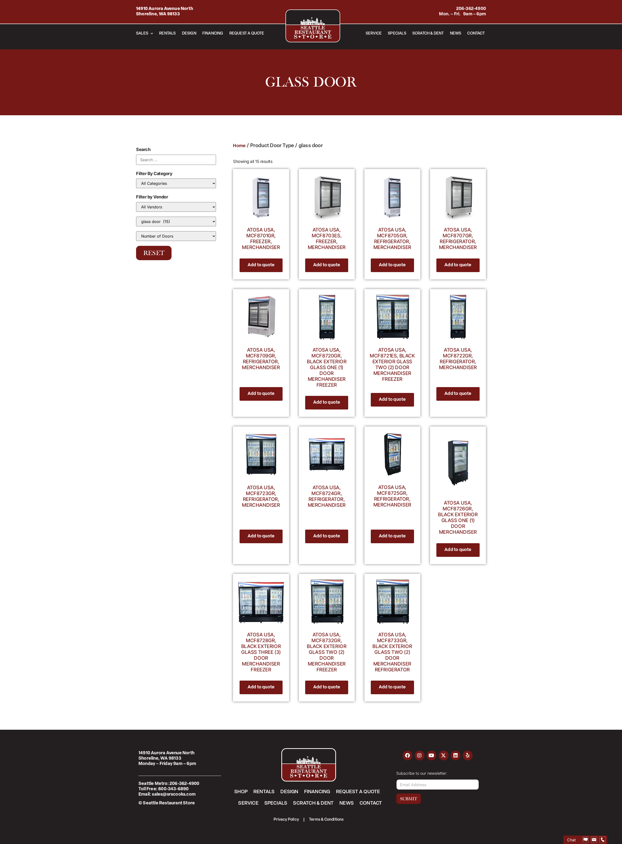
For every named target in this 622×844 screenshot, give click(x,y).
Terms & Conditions (326, 820)
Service (374, 34)
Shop (241, 792)
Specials (397, 34)
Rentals (167, 34)
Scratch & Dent (428, 34)
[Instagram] (419, 755)
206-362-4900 (471, 9)
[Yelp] (468, 755)
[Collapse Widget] (599, 755)
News (455, 34)
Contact (475, 34)
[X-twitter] (444, 755)
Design (189, 34)
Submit (408, 798)
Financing (212, 34)
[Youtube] (431, 755)
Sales (142, 34)
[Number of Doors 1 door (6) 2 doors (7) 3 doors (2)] (176, 236)
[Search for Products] (176, 160)
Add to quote (261, 265)
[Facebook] (407, 755)
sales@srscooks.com (174, 794)
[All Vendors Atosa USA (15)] (176, 207)
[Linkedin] (455, 755)
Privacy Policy (286, 820)
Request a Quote (246, 34)
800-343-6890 (173, 789)
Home (239, 146)
